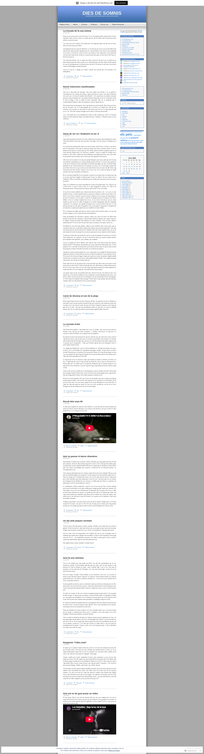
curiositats (125, 113)
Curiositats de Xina (135, 61)
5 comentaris (69, 313)
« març (123, 173)
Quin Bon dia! (126, 50)
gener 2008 (125, 194)
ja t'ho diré (128, 138)
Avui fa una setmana (73, 558)
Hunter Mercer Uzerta (129, 65)
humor (124, 118)
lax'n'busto (131, 140)
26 (137, 168)
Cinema (84, 24)
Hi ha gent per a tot (127, 39)
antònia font (130, 131)
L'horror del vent (126, 90)
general (79, 313)
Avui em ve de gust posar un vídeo (80, 693)
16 (129, 166)
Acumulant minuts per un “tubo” (130, 54)
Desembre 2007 (126, 196)
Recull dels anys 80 (73, 401)
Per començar (121, 3)
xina (123, 126)
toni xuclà (134, 143)
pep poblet (139, 142)
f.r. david (134, 135)
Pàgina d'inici (64, 24)
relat (123, 123)
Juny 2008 (125, 186)
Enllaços (94, 24)
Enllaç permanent (87, 76)
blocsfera (124, 111)
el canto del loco (138, 131)
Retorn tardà (125, 44)
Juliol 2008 (125, 184)
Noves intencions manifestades (79, 87)
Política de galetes (114, 750)
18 (134, 166)
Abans (75, 24)
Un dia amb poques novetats (77, 521)
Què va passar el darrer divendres (80, 456)
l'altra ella (78, 683)
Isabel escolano (127, 79)
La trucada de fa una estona (77, 31)
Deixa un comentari (71, 445)
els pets (126, 134)
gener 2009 (125, 181)
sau (121, 143)
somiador (125, 82)
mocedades (132, 142)
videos (82, 445)
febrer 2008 (125, 192)
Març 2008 (125, 191)
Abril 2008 (125, 189)
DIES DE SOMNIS (102, 13)
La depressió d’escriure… (130, 66)
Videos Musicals (118, 24)
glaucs (139, 135)
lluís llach (136, 140)
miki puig (126, 142)
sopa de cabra (127, 143)
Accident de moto (127, 52)
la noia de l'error (126, 121)
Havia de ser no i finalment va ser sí (81, 134)
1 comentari (69, 683)
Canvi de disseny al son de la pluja (80, 296)
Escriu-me (104, 24)
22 (126, 168)
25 (134, 168)
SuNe (124, 73)
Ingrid (124, 75)
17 (131, 166)
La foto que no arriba (128, 47)
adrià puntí (123, 131)
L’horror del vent (126, 41)
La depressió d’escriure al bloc (130, 42)
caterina (125, 77)
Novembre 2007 (126, 197)
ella (78, 76)
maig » (128, 173)
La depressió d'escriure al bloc (130, 91)
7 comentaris (69, 547)
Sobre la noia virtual (127, 49)
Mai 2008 (125, 187)
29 (126, 171)
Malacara (124, 46)
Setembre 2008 (126, 182)
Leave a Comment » (71, 123)
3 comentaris (69, 285)
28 (124, 171)
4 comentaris (69, 76)
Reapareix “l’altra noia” (75, 642)
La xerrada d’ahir (71, 324)
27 (139, 168)
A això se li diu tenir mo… (136, 70)
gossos (122, 138)
